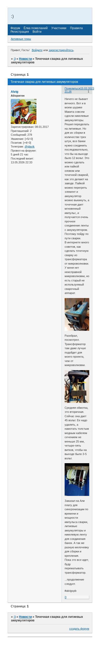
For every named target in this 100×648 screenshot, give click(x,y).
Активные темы (21, 38)
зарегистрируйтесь (61, 50)
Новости (25, 59)
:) (15, 59)
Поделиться (72, 88)
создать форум (79, 628)
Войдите (37, 50)
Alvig (14, 92)
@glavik (30, 146)
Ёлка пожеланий (36, 28)
